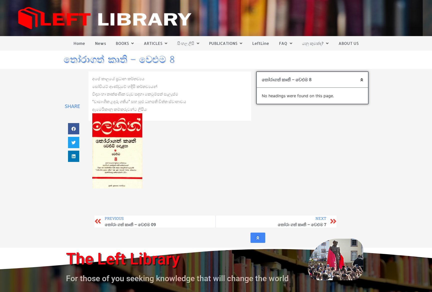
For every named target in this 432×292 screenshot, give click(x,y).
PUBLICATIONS (223, 43)
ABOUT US (348, 43)
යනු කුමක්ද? (313, 43)
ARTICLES (153, 43)
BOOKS (122, 43)
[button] (73, 128)
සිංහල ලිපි (185, 43)
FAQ (283, 43)
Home (79, 43)
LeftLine (260, 43)
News (100, 43)
